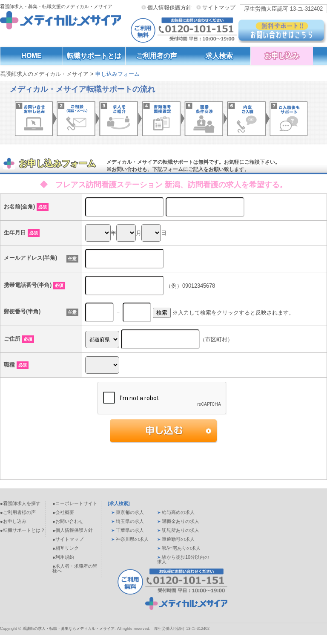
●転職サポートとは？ (22, 530)
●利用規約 (63, 557)
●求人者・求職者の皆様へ (75, 568)
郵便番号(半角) (22, 311)
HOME (31, 55)
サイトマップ (218, 7)
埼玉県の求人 (130, 521)
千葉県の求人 (130, 530)
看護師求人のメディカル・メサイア (44, 74)
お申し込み (282, 55)
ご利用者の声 (156, 55)
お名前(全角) (25, 206)
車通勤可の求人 (178, 539)
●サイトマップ (67, 539)
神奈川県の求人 (132, 539)
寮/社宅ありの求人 (181, 548)
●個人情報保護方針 (72, 530)
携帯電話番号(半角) (33, 285)
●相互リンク (65, 548)
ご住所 (18, 338)
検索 (161, 312)
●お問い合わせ (67, 521)
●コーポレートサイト (75, 503)
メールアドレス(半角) (30, 257)
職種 (15, 364)
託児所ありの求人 (180, 530)
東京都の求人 (130, 512)
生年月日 (21, 232)
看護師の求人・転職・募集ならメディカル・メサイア (69, 628)
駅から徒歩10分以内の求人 (183, 559)
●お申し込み (13, 521)
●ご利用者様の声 (18, 512)
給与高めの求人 (178, 512)
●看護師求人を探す (20, 503)
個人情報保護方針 (169, 7)
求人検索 (219, 55)
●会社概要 (63, 512)
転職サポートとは (94, 55)
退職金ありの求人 (180, 521)
